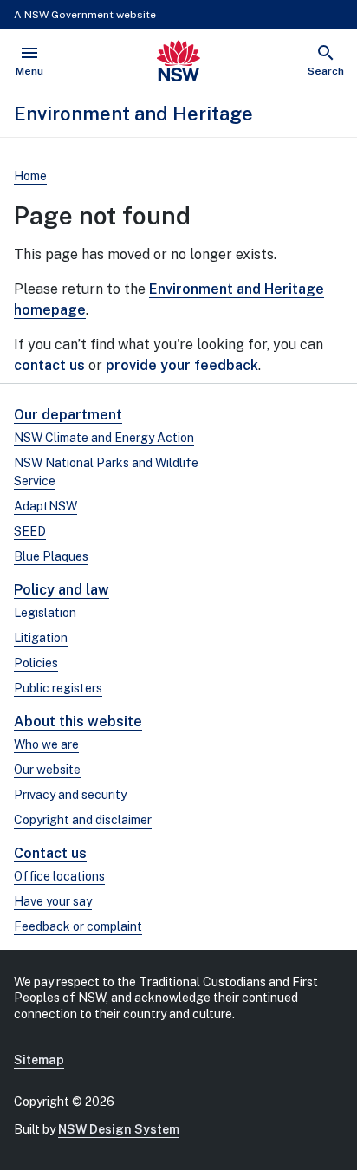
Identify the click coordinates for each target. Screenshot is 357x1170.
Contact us (50, 853)
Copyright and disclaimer (83, 820)
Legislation (45, 613)
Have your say (53, 901)
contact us (49, 365)
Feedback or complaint (78, 926)
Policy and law (61, 590)
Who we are (46, 744)
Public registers (58, 688)
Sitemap (39, 1060)
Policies (36, 663)
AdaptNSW (45, 506)
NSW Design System (118, 1129)
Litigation (41, 638)
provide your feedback (182, 365)
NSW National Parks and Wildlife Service (106, 472)
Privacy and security (70, 795)
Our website (47, 770)
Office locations (59, 876)
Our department (68, 414)
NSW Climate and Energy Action (104, 438)
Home (30, 176)
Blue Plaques (51, 556)
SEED (30, 531)
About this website (78, 721)
